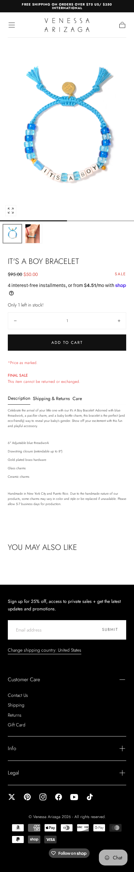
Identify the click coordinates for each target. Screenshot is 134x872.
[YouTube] (74, 797)
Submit (110, 629)
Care (77, 399)
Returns (14, 715)
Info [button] (12, 748)
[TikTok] (90, 797)
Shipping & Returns (51, 399)
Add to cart (67, 342)
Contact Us (18, 695)
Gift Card (16, 725)
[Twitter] (12, 797)
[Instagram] (43, 797)
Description (19, 398)
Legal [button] (13, 772)
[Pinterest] (27, 797)
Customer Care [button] (24, 679)
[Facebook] (58, 797)
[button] (12, 25)
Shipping (16, 705)
